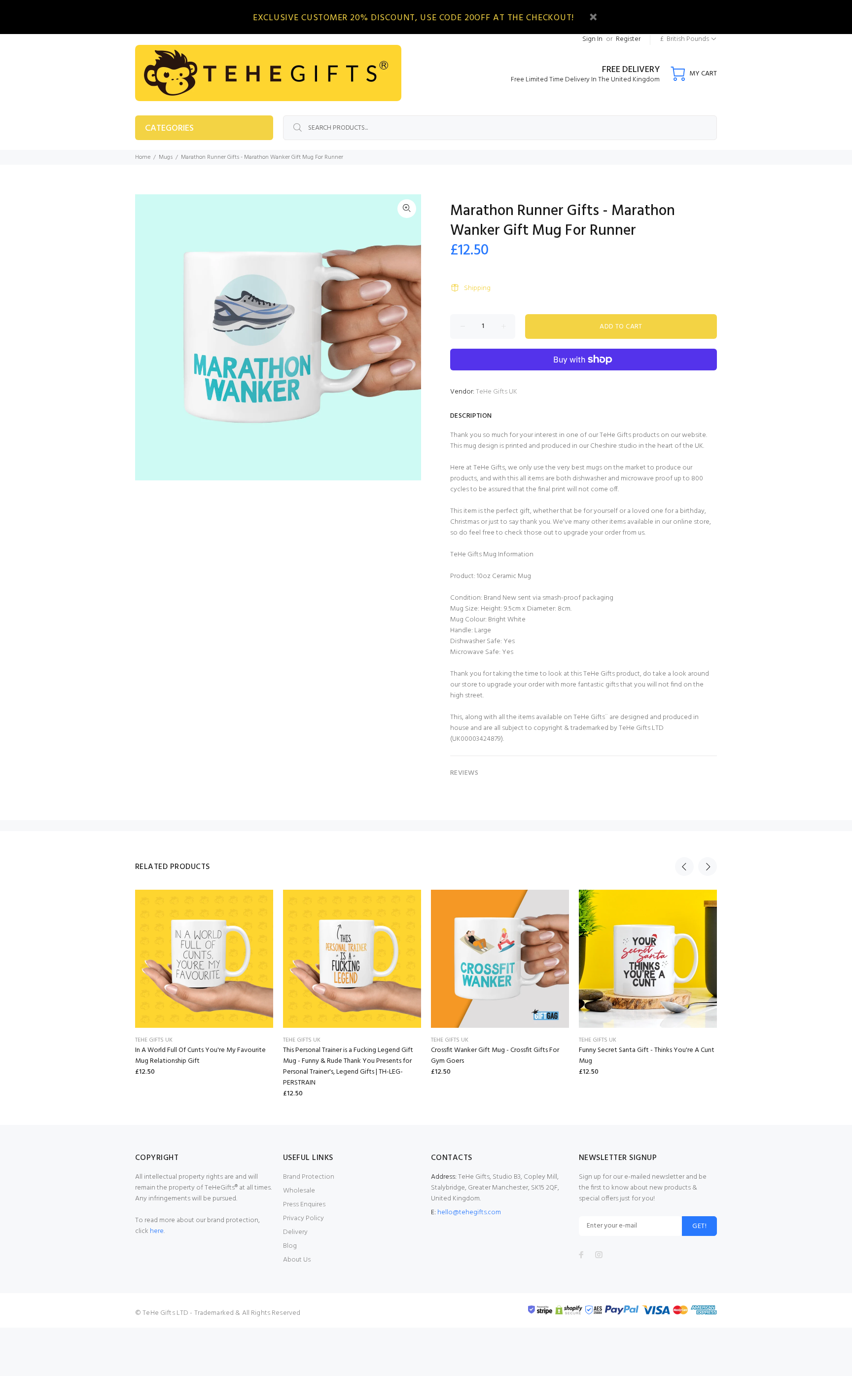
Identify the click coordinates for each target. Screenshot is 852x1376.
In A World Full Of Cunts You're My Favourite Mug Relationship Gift (200, 1056)
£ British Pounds (684, 39)
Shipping (477, 288)
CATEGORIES (169, 128)
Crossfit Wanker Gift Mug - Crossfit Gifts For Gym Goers (495, 1056)
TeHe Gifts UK (496, 392)
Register (628, 39)
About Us (297, 1260)
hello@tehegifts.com (469, 1212)
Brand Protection (308, 1177)
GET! (699, 1226)
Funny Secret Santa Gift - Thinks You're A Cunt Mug (646, 1056)
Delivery (295, 1232)
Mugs (166, 157)
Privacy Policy (303, 1218)
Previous (684, 866)
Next (707, 866)
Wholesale (299, 1190)
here (157, 1231)
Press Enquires (304, 1204)
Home (142, 157)
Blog (290, 1246)
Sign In (592, 39)
